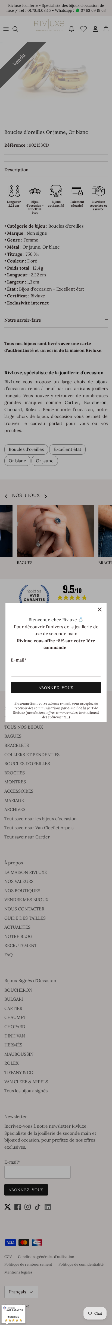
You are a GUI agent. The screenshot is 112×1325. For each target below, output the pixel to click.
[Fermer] (100, 609)
